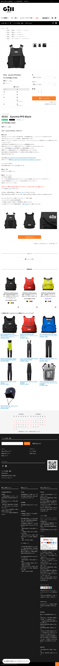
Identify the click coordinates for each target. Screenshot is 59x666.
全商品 (8, 30)
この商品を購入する (29, 237)
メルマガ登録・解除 (18, 23)
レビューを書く (30, 259)
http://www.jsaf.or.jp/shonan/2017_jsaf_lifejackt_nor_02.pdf (26, 159)
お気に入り (7, 83)
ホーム (3, 28)
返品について (53, 102)
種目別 (13, 30)
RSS (3, 473)
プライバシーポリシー (7, 477)
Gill (7, 28)
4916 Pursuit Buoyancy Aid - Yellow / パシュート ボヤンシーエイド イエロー (48, 294)
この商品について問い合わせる (39, 243)
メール (21, 192)
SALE (37, 18)
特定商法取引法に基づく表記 (9, 475)
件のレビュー (20, 119)
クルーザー (19, 30)
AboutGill (44, 18)
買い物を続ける (52, 243)
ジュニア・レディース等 (26, 18)
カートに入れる (45, 98)
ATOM (5, 473)
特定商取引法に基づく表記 (50, 104)
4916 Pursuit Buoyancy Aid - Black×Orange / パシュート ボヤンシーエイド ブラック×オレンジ (11, 295)
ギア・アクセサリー (16, 38)
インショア (26, 30)
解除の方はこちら (37, 443)
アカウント (54, 1)
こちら (9, 188)
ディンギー (19, 32)
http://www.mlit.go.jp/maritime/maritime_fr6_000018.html (21, 157)
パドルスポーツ (20, 34)
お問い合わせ (28, 23)
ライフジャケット (26, 38)
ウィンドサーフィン (21, 36)
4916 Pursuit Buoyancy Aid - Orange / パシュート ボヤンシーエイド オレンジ (29, 294)
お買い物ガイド (6, 23)
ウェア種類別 (4, 18)
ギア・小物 (13, 18)
